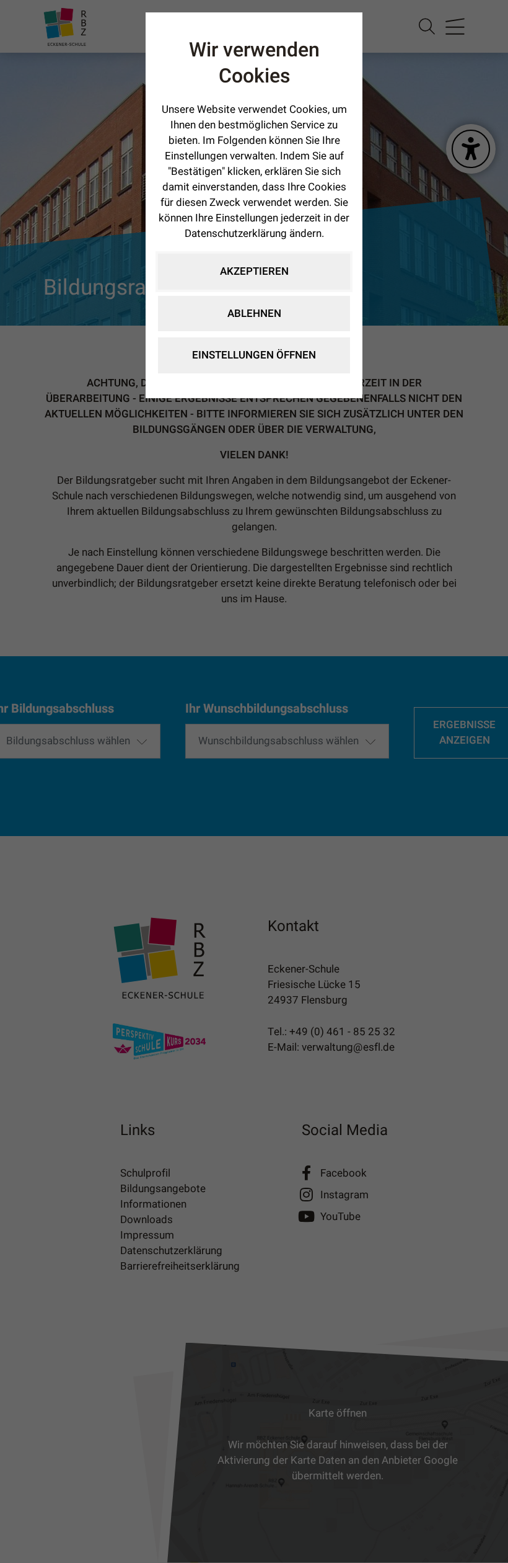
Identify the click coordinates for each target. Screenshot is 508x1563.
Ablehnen (254, 313)
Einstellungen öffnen (254, 355)
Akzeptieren (254, 271)
